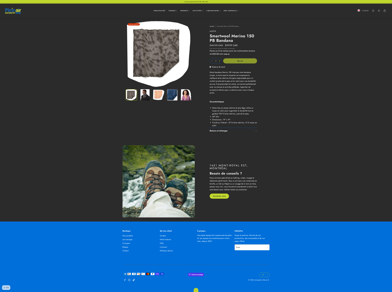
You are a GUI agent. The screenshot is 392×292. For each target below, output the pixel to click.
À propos (126, 243)
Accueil (212, 26)
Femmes (172, 11)
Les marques (127, 239)
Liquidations (212, 11)
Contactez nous (219, 196)
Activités (197, 11)
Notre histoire (165, 239)
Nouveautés (159, 11)
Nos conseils (230, 11)
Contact (125, 250)
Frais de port (213, 48)
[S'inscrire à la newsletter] (267, 247)
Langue (365, 11)
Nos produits (127, 235)
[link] (378, 10)
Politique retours (166, 250)
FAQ (161, 243)
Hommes (184, 11)
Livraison (163, 247)
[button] (359, 10)
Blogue (125, 247)
